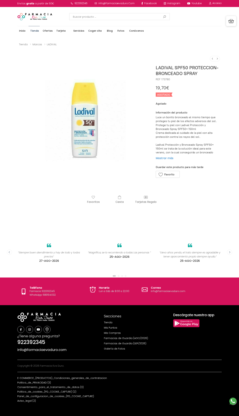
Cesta (119, 202)
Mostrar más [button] (164, 158)
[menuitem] (212, 58)
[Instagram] (29, 329)
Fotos (120, 31)
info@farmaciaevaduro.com (117, 3)
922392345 (81, 3)
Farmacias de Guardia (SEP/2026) (125, 343)
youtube (197, 3)
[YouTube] (38, 329)
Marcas (37, 44)
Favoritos (93, 202)
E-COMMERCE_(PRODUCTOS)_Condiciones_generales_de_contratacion (62, 378)
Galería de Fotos (114, 348)
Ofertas (47, 31)
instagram (173, 3)
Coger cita (95, 31)
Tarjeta (60, 31)
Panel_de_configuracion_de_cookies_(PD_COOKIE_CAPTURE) (55, 396)
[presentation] (9, 252)
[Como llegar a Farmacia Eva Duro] (47, 329)
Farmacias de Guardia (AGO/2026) (126, 338)
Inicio (22, 31)
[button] (231, 21)
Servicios (78, 31)
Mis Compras (112, 333)
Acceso (217, 3)
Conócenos (136, 31)
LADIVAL (52, 44)
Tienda (34, 31)
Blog (110, 31)
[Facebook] (20, 329)
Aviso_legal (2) (26, 401)
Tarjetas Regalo (146, 202)
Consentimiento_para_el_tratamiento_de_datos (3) (50, 387)
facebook (150, 3)
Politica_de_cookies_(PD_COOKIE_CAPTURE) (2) (46, 391)
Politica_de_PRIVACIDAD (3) (34, 382)
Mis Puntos (110, 327)
